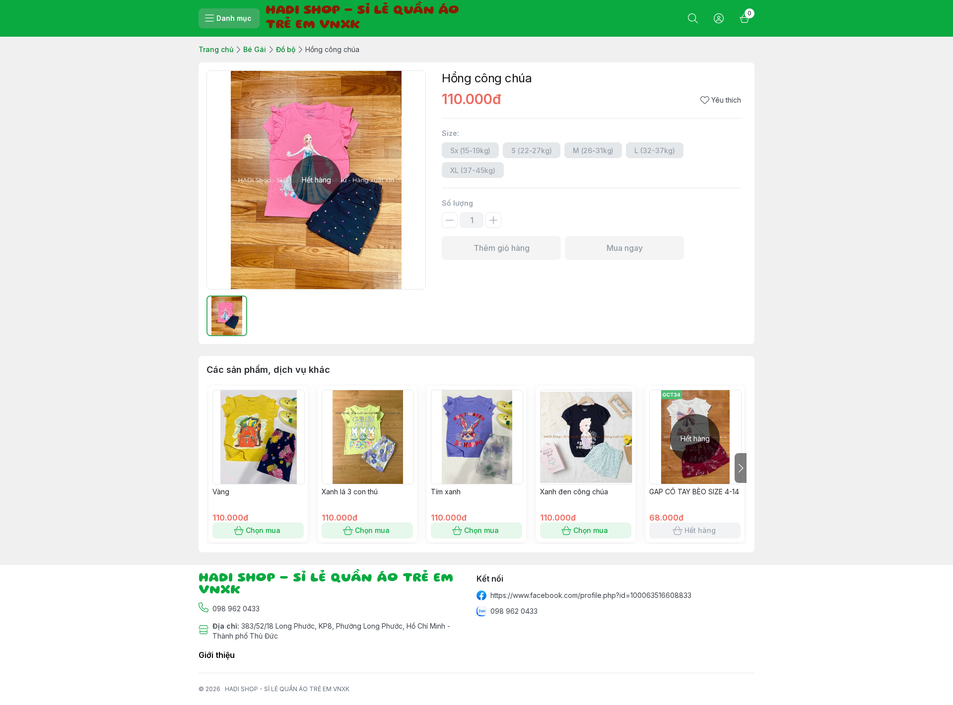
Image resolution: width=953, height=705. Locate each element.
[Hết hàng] (695, 481)
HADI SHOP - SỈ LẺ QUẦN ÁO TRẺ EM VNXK (287, 689)
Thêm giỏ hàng (502, 248)
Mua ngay (625, 248)
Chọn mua (263, 530)
